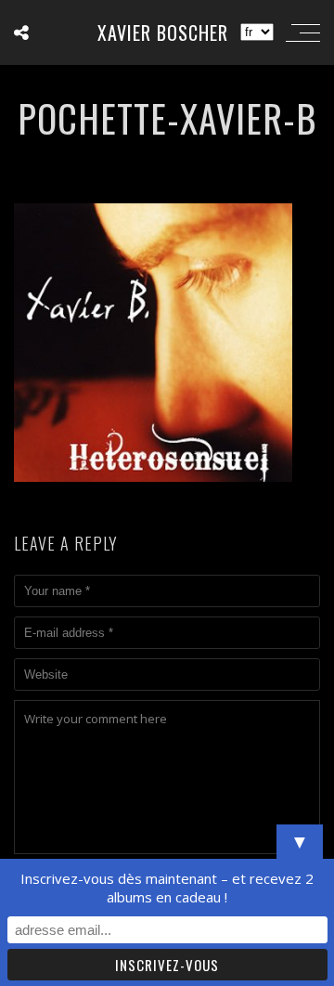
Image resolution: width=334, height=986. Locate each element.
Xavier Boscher (162, 32)
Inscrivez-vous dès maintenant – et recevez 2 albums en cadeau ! (167, 887)
